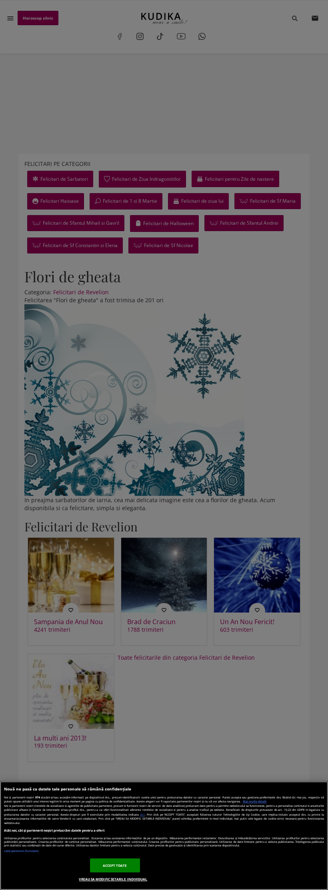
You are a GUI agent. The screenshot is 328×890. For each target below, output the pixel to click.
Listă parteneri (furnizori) (21, 851)
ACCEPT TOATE (115, 865)
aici (142, 814)
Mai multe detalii (254, 801)
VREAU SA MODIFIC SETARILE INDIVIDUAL (113, 879)
